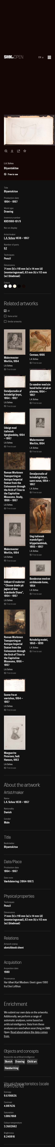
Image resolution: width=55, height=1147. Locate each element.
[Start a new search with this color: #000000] (19, 286)
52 (5, 248)
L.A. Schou (9, 238)
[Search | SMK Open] (13, 57)
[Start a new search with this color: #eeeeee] (10, 286)
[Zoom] (6, 150)
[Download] (12, 150)
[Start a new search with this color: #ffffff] (5, 286)
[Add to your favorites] (25, 150)
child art (32, 1061)
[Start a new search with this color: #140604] (23, 286)
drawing (19, 1061)
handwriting (11, 1068)
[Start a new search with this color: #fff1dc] (14, 286)
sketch (8, 1061)
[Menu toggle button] (49, 57)
